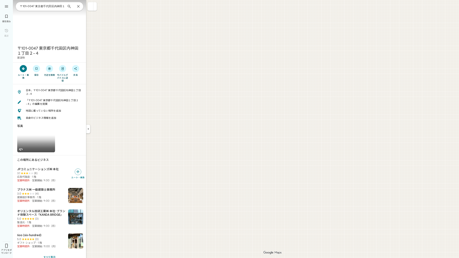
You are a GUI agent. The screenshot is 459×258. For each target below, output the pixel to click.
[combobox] (42, 6)
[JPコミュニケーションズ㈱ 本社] (49, 175)
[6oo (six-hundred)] (49, 241)
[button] (90, 6)
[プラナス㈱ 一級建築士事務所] (49, 196)
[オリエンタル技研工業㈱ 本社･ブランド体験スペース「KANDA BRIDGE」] (49, 219)
